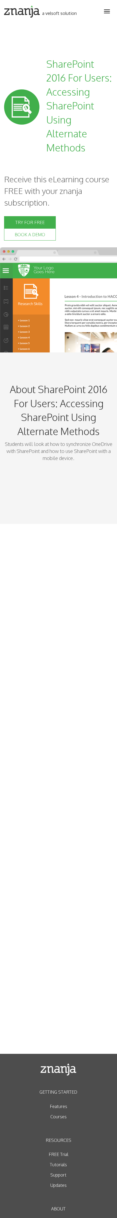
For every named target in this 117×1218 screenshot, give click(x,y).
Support (58, 1175)
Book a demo (30, 234)
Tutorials (58, 1164)
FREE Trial (58, 1154)
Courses (58, 1116)
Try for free (30, 222)
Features (58, 1106)
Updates (58, 1185)
